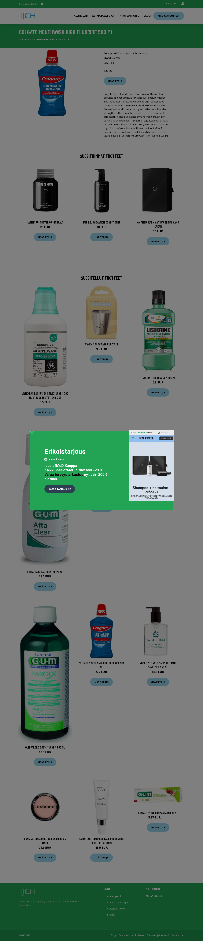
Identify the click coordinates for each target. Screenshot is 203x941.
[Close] (32, 433)
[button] (59, 489)
